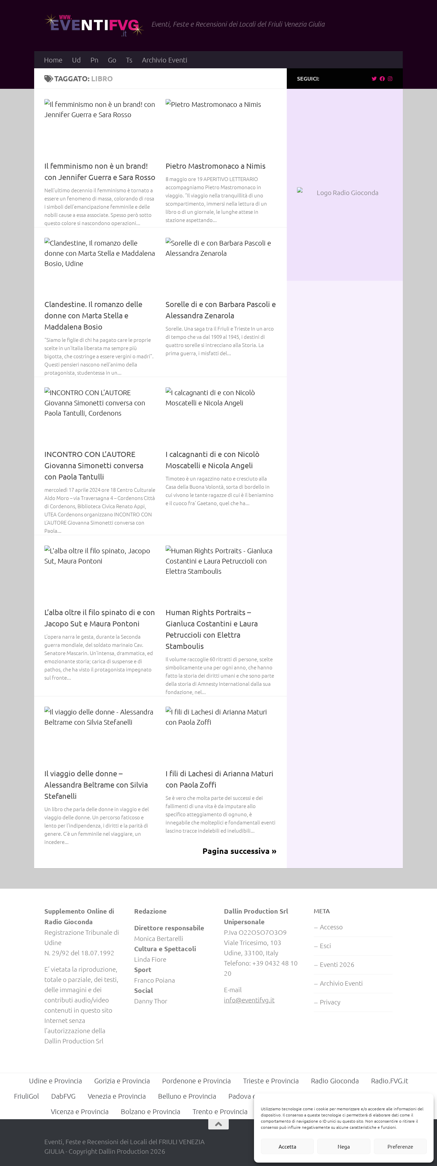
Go (112, 60)
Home (53, 60)
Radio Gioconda (335, 1081)
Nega (344, 1146)
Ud (76, 60)
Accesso (331, 926)
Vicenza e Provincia (80, 1111)
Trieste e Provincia (271, 1081)
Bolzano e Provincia (150, 1111)
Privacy (330, 1002)
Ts (129, 60)
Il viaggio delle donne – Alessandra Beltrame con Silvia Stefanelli (96, 784)
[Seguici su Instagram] (390, 78)
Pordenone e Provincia (196, 1081)
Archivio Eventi (164, 60)
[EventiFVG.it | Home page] (94, 26)
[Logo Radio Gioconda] (345, 192)
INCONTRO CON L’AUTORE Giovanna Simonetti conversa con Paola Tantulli (93, 465)
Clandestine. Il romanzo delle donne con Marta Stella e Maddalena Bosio (93, 315)
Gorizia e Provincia (122, 1081)
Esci (325, 945)
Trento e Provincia (220, 1111)
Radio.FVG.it (389, 1081)
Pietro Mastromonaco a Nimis (216, 165)
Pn (94, 60)
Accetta (287, 1146)
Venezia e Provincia (117, 1096)
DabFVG (63, 1096)
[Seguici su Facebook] (382, 78)
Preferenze (400, 1146)
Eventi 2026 (337, 964)
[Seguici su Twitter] (374, 78)
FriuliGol (26, 1096)
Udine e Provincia (55, 1081)
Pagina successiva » (239, 851)
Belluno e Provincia (187, 1096)
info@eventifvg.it (249, 1000)
